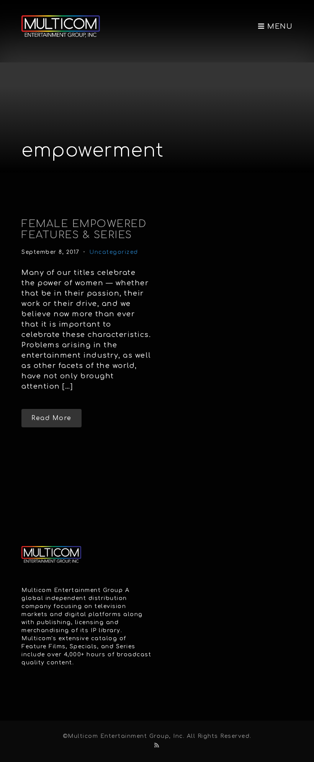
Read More (51, 418)
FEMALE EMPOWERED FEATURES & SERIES (83, 229)
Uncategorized (113, 252)
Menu (279, 26)
